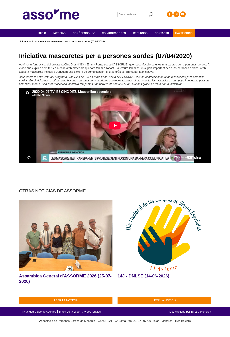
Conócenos (81, 33)
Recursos (140, 33)
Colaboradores (114, 33)
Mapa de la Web (69, 311)
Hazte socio (184, 33)
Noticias (59, 33)
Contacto (162, 33)
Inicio (42, 33)
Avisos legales (92, 311)
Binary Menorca (201, 311)
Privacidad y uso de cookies (38, 311)
